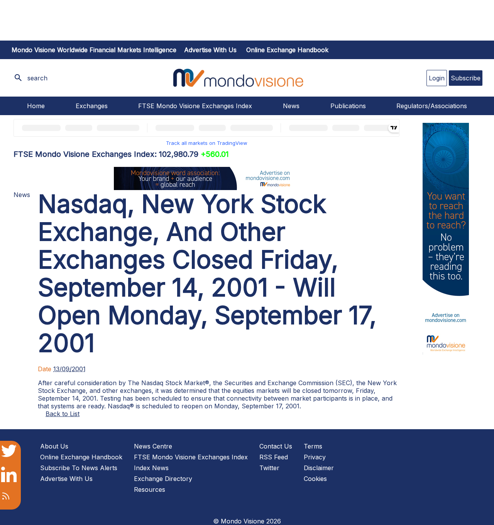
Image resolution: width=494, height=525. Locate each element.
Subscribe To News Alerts (78, 468)
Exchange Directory (163, 479)
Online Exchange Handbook (287, 50)
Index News (151, 468)
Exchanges (92, 106)
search (37, 78)
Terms (313, 446)
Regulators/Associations (431, 106)
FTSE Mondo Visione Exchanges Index (195, 106)
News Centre (153, 446)
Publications (348, 106)
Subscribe (465, 78)
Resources (149, 489)
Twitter (269, 468)
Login (437, 78)
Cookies (315, 479)
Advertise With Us (66, 479)
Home (36, 106)
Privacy (315, 457)
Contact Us (275, 446)
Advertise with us (210, 50)
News (291, 106)
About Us (54, 446)
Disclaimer (319, 468)
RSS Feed (273, 457)
